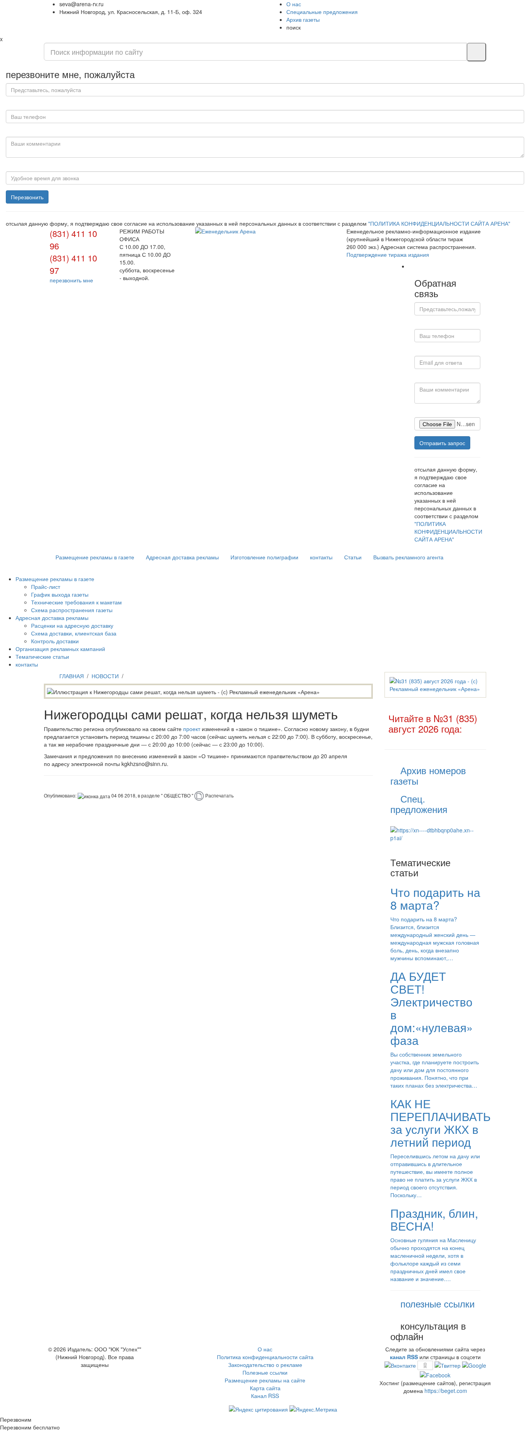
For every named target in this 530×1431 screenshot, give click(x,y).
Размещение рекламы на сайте (265, 1380)
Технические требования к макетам (76, 602)
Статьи (353, 557)
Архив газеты (303, 19)
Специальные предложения (322, 12)
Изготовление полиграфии (264, 557)
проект (191, 729)
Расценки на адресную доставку (72, 625)
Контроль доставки (55, 641)
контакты (321, 557)
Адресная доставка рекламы (182, 557)
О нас (293, 4)
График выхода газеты (59, 594)
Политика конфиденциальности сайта (265, 1357)
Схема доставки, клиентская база (73, 633)
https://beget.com (445, 1390)
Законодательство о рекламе (265, 1364)
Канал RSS (265, 1396)
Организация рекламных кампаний (60, 649)
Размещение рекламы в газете (94, 557)
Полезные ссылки (265, 1372)
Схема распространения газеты (72, 610)
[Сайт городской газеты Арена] (265, 231)
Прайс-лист (45, 586)
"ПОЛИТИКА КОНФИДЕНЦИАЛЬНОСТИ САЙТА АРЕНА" (439, 223)
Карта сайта (265, 1388)
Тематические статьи (42, 656)
